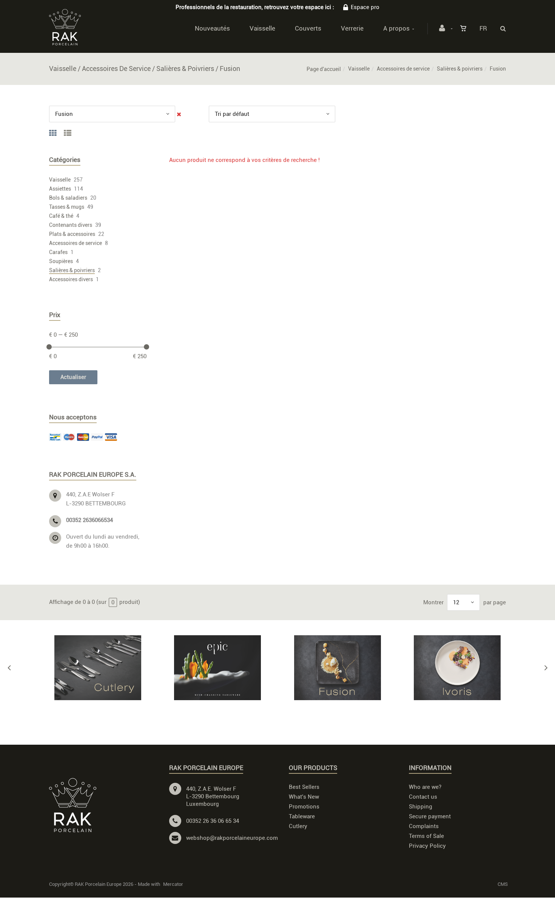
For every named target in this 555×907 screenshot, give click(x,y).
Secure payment (430, 816)
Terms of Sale (426, 836)
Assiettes (60, 189)
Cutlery (298, 826)
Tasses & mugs (66, 207)
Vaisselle (262, 28)
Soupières (61, 261)
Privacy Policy (427, 845)
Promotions (304, 806)
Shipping (420, 806)
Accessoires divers (71, 279)
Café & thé (61, 216)
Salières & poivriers (460, 69)
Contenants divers (70, 225)
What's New (304, 796)
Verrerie (352, 28)
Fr (483, 28)
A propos (396, 28)
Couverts (308, 28)
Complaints (424, 826)
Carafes (58, 252)
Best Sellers (304, 787)
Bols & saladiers (68, 198)
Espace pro (365, 7)
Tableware (302, 816)
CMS (503, 884)
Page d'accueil (324, 69)
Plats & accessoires (72, 234)
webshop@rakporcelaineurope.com (232, 838)
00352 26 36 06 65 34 (212, 821)
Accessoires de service (403, 69)
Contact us (423, 796)
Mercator (173, 884)
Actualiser (73, 377)
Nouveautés (212, 28)
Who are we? (425, 787)
